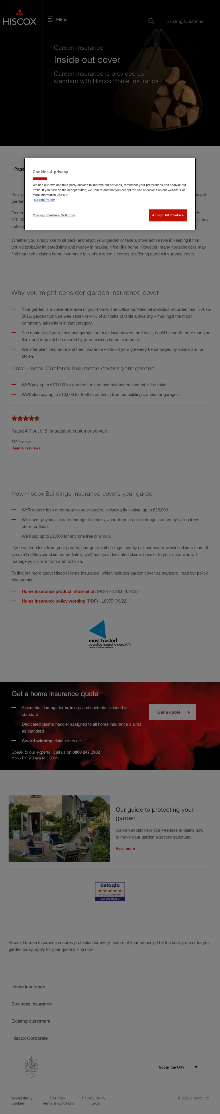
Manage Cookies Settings (54, 215)
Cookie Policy (44, 199)
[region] (110, 194)
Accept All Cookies (168, 215)
